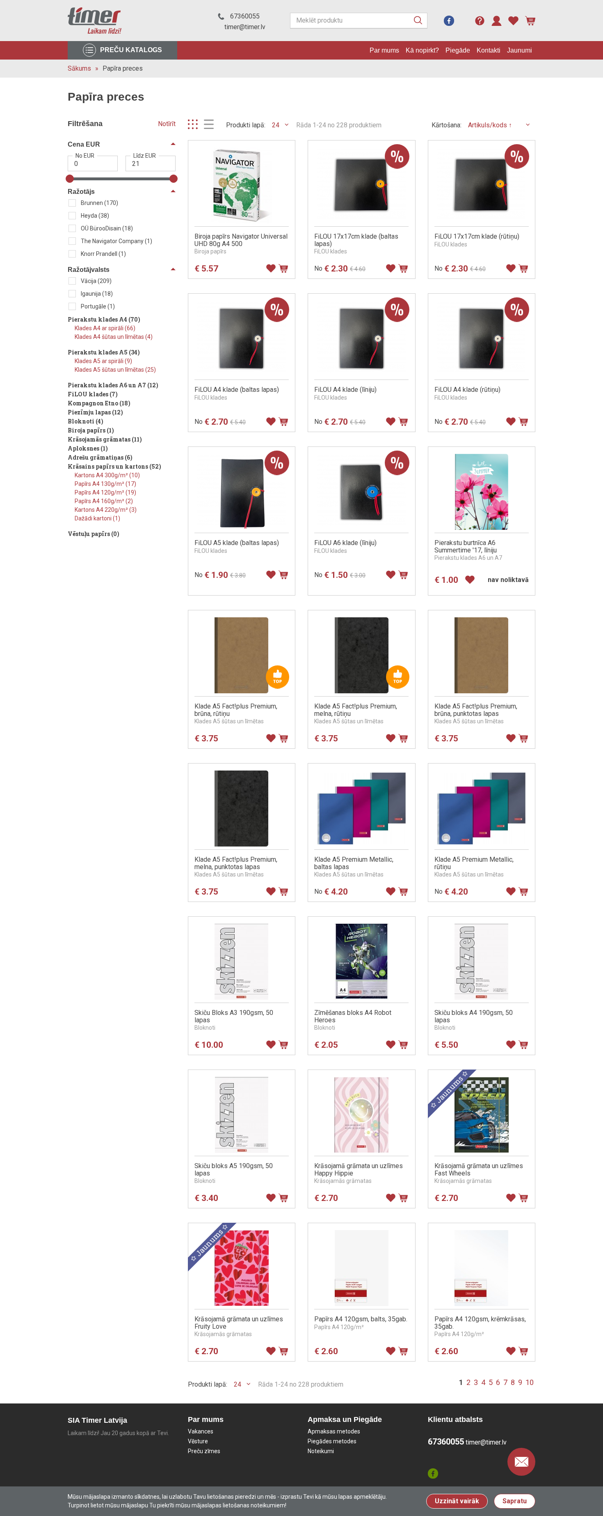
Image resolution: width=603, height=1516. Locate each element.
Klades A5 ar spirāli (103, 361)
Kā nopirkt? (422, 50)
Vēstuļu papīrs (93, 534)
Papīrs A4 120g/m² (105, 492)
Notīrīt (167, 124)
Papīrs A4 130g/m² (105, 484)
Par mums (384, 50)
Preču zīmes (204, 1451)
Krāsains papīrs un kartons (114, 466)
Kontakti (488, 50)
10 (529, 1382)
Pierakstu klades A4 (104, 319)
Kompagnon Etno (99, 403)
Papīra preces (123, 68)
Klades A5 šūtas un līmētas (115, 369)
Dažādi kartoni (97, 518)
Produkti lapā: (245, 125)
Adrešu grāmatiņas (100, 457)
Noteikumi (321, 1451)
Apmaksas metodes (334, 1431)
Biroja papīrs (91, 430)
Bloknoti (85, 421)
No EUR (84, 156)
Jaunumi (519, 50)
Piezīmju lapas (95, 412)
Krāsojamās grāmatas (105, 439)
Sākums (79, 68)
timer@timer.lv (244, 27)
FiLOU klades (93, 394)
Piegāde (457, 50)
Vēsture (198, 1441)
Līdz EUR (144, 156)
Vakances (200, 1431)
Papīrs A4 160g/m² (104, 501)
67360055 (245, 16)
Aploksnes (88, 448)
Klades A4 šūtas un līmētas (114, 337)
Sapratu (514, 1501)
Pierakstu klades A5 (104, 352)
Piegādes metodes (332, 1441)
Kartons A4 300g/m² (107, 475)
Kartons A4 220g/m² (106, 509)
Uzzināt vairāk (457, 1501)
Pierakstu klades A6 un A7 (113, 385)
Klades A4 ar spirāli (105, 328)
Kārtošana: (446, 125)
